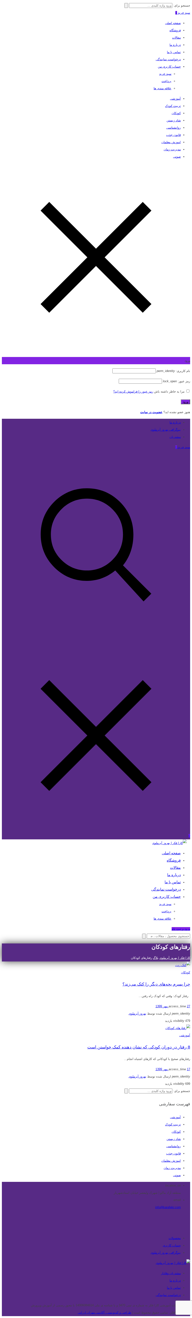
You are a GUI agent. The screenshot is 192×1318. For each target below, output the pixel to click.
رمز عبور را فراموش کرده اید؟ (133, 391)
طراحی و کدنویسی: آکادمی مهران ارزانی (104, 1312)
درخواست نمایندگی (168, 59)
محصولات (175, 1238)
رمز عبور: (176, 381)
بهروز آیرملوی (137, 1013)
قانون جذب (173, 135)
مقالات (176, 37)
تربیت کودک (173, 106)
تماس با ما (174, 52)
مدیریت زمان (172, 149)
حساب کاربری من (169, 66)
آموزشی (175, 98)
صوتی (177, 156)
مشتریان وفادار (171, 1273)
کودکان (176, 113)
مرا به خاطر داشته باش (169, 391)
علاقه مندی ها (162, 88)
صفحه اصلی (173, 23)
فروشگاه (175, 30)
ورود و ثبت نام (181, 929)
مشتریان (175, 437)
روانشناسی (173, 127)
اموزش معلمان (171, 142)
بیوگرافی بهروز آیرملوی (166, 429)
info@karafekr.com (168, 1207)
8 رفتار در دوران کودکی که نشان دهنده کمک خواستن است (138, 1047)
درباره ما (175, 45)
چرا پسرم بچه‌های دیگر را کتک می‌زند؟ (156, 984)
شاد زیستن (173, 120)
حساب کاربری (172, 1245)
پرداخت (166, 81)
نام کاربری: (173, 371)
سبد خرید (165, 74)
